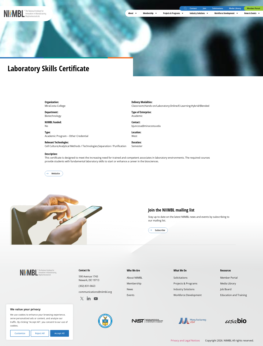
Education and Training (233, 295)
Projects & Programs (171, 13)
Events (130, 295)
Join (204, 8)
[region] (39, 322)
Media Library (235, 8)
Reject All (40, 333)
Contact (193, 8)
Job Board (225, 289)
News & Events (250, 13)
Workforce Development (224, 13)
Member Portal (253, 8)
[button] (185, 9)
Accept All (59, 333)
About (130, 13)
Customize (20, 333)
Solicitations (217, 8)
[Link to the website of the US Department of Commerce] (105, 321)
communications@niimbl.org (95, 292)
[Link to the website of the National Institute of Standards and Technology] (149, 321)
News (130, 289)
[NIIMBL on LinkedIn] (89, 299)
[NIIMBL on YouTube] (96, 299)
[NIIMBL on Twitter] (82, 298)
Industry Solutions (197, 13)
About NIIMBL (134, 277)
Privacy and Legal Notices (185, 340)
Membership (148, 13)
